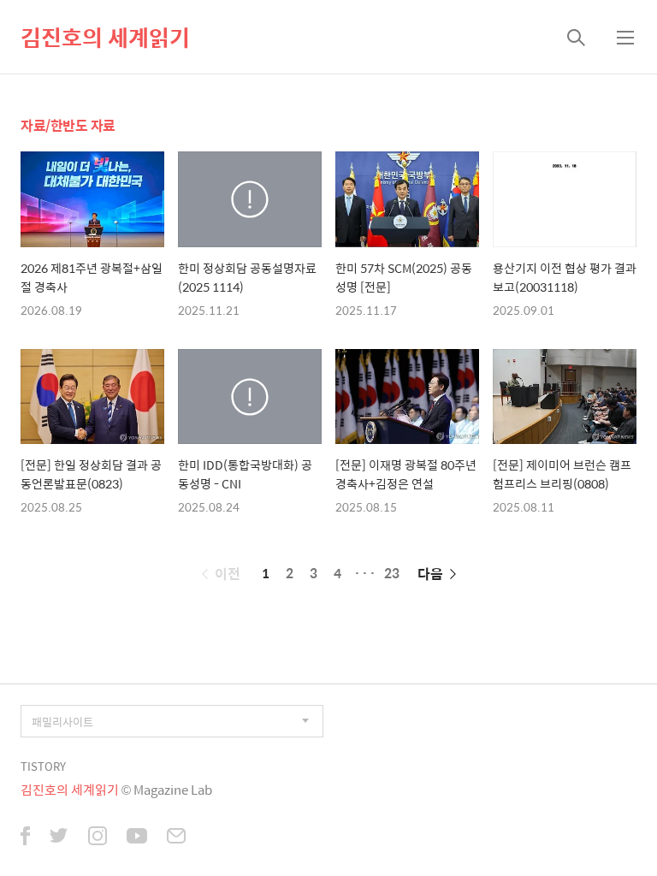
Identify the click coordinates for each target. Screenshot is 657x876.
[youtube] (137, 837)
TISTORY (43, 766)
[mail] (176, 837)
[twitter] (59, 837)
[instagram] (97, 837)
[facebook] (25, 837)
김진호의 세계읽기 (105, 37)
